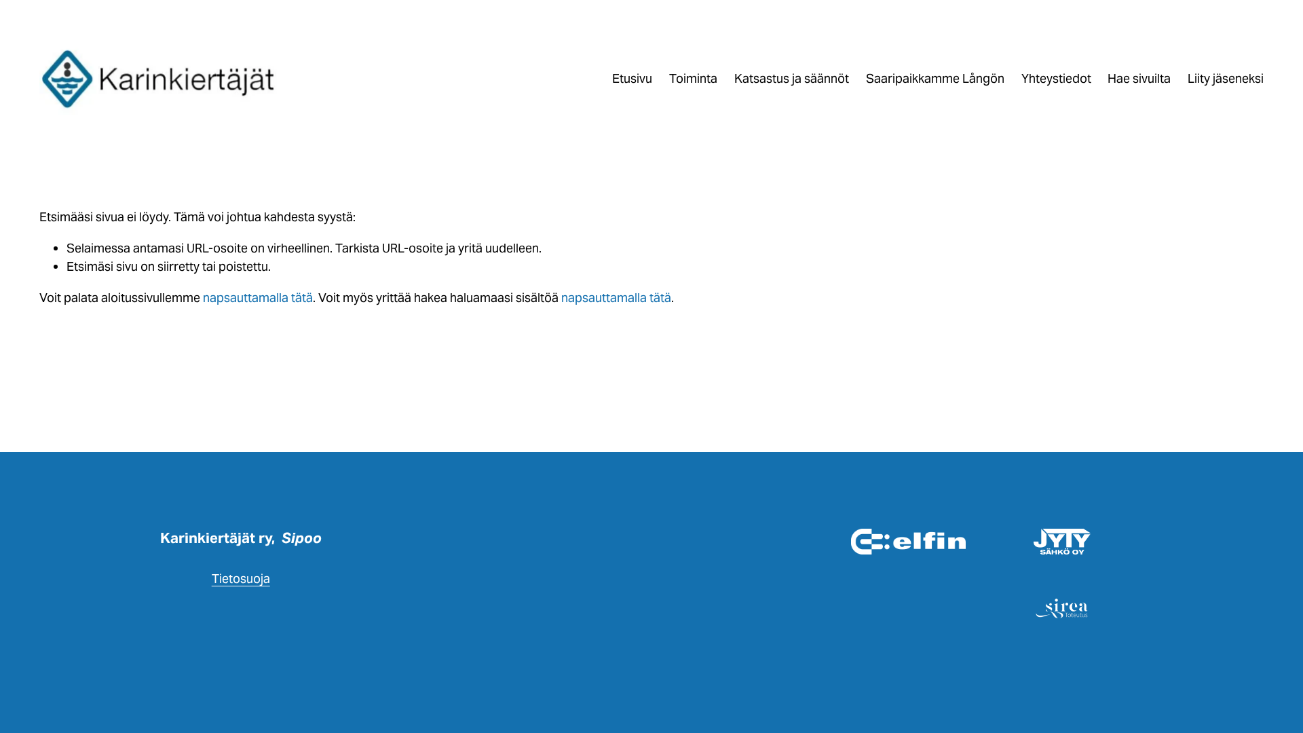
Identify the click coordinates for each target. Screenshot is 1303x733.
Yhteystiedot (1056, 78)
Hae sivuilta (1139, 78)
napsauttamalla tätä (258, 297)
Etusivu (632, 78)
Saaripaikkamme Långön (935, 78)
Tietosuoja (241, 578)
